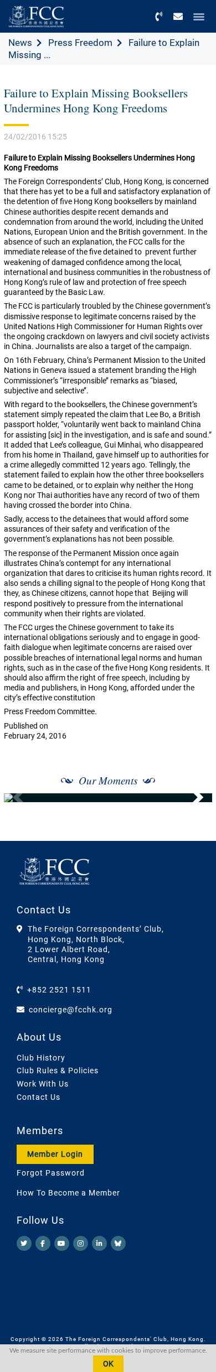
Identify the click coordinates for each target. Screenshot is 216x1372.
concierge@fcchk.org (70, 1009)
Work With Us (43, 1083)
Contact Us (38, 1097)
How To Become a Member (68, 1192)
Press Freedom (80, 42)
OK (108, 1363)
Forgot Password (51, 1172)
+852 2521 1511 (59, 989)
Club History (41, 1057)
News (20, 42)
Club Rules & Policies (58, 1070)
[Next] (191, 798)
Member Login (55, 1154)
